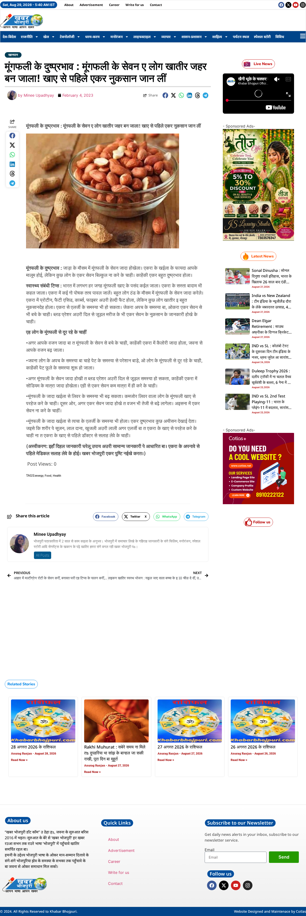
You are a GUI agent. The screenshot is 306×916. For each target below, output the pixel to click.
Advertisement (91, 5)
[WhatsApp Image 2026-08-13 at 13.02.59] (258, 239)
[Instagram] (303, 5)
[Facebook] (281, 5)
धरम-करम (92, 36)
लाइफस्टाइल (142, 36)
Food (48, 475)
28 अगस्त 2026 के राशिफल (33, 747)
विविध (279, 36)
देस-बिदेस (9, 36)
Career (114, 5)
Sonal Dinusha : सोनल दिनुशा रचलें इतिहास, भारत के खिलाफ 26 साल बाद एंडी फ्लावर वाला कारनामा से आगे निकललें (272, 282)
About (69, 5)
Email (209, 850)
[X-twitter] (288, 5)
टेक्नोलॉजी (67, 36)
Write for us (135, 5)
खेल (46, 36)
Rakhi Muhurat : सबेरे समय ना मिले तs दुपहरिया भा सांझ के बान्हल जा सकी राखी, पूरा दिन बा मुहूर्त (114, 753)
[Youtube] (296, 5)
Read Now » (19, 760)
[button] (165, 95)
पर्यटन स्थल (241, 36)
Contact (156, 5)
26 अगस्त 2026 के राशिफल (253, 747)
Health (57, 475)
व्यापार (166, 36)
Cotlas (301, 911)
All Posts (42, 555)
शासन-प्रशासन (191, 36)
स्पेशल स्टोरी (262, 36)
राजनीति (27, 36)
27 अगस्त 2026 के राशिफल (180, 747)
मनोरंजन (116, 36)
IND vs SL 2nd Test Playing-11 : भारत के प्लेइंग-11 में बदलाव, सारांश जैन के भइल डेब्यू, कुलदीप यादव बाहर (270, 408)
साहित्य (217, 36)
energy (39, 475)
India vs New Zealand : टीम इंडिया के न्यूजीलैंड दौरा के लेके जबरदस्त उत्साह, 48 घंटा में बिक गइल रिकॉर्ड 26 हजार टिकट (271, 307)
